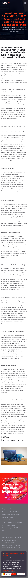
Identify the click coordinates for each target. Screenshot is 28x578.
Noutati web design (7, 517)
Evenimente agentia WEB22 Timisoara (13, 528)
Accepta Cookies (11, 573)
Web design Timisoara (8, 520)
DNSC (4, 533)
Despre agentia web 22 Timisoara (12, 512)
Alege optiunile (20, 573)
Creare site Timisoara (8, 525)
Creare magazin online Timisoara (12, 522)
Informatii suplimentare (9, 570)
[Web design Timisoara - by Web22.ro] (5, 3)
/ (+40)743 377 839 (9, 543)
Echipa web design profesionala (11, 514)
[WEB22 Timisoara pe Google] (6, 551)
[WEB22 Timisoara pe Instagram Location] (10, 551)
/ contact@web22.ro (9, 540)
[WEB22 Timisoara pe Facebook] (3, 551)
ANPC (4, 530)
